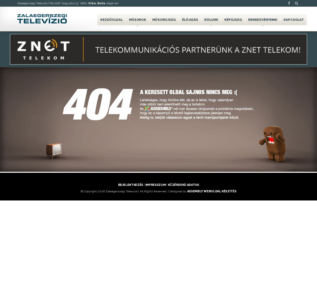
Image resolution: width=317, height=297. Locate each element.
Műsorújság (164, 20)
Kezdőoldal (111, 20)
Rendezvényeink (262, 20)
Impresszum (155, 185)
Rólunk (211, 20)
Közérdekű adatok (183, 185)
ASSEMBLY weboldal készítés (212, 191)
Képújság (233, 20)
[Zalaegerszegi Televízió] (42, 19)
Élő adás (190, 20)
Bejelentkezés (130, 185)
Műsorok (137, 20)
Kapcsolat (294, 20)
